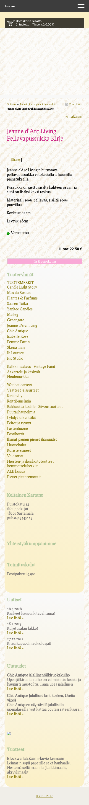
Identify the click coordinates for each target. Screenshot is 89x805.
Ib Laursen (15, 353)
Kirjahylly (14, 395)
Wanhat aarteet (19, 384)
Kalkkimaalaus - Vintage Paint (31, 366)
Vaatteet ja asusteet (23, 390)
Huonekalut (16, 445)
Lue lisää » (15, 618)
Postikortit (15, 434)
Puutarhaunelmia (21, 412)
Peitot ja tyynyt (19, 423)
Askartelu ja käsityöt (23, 372)
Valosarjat (15, 456)
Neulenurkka (18, 376)
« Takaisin (74, 116)
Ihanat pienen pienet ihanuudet (37, 104)
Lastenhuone (17, 428)
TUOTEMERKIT (20, 282)
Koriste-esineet (19, 450)
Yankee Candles (20, 309)
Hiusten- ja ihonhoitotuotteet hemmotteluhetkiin (30, 463)
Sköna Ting (16, 347)
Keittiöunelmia (19, 401)
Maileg (12, 314)
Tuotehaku (75, 104)
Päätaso (11, 104)
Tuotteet (10, 6)
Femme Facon (18, 342)
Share (15, 159)
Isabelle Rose (17, 336)
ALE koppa (16, 471)
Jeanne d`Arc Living (22, 325)
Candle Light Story (22, 287)
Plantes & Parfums (22, 298)
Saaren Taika (17, 303)
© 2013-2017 (44, 796)
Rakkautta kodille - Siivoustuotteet (35, 406)
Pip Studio (15, 358)
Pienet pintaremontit (24, 477)
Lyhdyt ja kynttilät (21, 417)
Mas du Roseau (19, 292)
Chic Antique (17, 331)
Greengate (15, 320)
